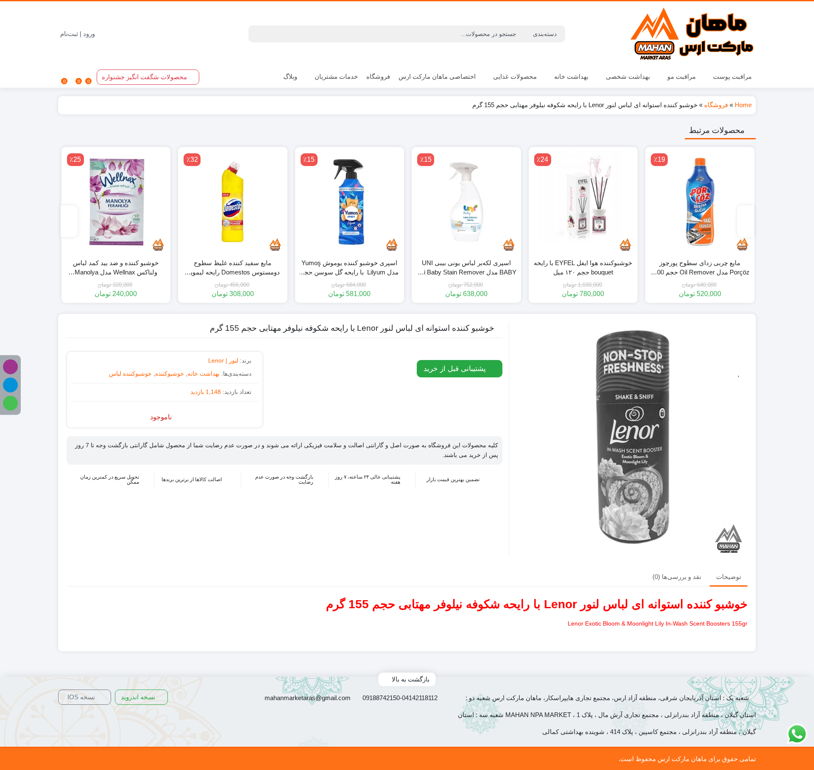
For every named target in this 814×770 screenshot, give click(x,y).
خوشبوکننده (169, 373)
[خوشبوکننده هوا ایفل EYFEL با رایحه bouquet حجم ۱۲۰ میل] (583, 201)
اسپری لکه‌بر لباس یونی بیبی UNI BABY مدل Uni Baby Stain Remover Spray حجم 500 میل (466, 268)
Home (743, 104)
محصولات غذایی (514, 76)
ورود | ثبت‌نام (78, 33)
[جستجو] (256, 33)
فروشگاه (378, 76)
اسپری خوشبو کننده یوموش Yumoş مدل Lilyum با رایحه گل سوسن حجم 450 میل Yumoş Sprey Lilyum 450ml (349, 268)
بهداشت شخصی (627, 76)
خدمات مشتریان (335, 76)
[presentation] (745, 221)
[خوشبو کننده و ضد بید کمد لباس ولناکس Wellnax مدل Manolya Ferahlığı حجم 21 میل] (116, 201)
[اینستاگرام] (10, 367)
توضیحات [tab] (728, 577)
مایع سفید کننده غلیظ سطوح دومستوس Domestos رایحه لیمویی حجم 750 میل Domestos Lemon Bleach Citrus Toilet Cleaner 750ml (232, 268)
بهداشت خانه (570, 76)
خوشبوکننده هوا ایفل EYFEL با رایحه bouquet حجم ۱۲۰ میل (583, 267)
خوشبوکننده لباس (130, 373)
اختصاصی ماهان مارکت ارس (437, 76)
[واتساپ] (10, 403)
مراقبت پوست (731, 76)
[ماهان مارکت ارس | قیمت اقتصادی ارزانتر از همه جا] (692, 34)
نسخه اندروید (139, 697)
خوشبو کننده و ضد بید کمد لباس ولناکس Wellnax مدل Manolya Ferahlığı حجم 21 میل (116, 268)
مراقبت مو (681, 76)
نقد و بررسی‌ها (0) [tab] (676, 577)
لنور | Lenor (223, 360)
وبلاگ (290, 76)
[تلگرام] (10, 385)
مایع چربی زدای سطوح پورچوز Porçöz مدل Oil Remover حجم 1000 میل (700, 268)
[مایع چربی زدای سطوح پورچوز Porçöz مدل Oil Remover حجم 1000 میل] (700, 201)
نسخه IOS (82, 697)
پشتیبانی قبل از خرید (456, 368)
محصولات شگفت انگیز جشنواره (145, 76)
